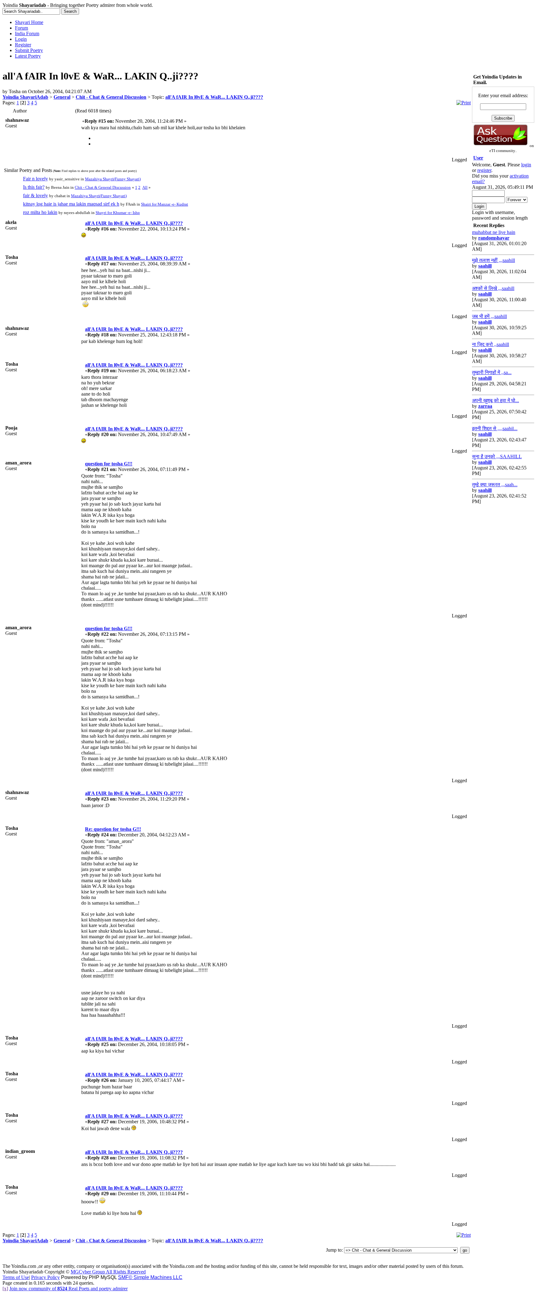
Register (23, 44)
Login (21, 39)
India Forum (27, 33)
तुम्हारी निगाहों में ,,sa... (492, 372)
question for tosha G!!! (108, 463)
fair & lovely (35, 195)
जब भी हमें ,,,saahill (489, 316)
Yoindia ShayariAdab (25, 97)
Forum (21, 28)
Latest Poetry (28, 56)
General (62, 97)
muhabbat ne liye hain (493, 232)
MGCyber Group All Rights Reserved (108, 1271)
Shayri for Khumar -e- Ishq (118, 212)
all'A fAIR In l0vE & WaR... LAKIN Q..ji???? (214, 97)
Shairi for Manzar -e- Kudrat (164, 204)
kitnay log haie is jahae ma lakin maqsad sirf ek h (71, 204)
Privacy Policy (45, 1277)
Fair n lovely (35, 178)
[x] (5, 1288)
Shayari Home (29, 22)
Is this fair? (34, 187)
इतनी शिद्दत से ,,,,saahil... (494, 428)
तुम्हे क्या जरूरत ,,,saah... (494, 484)
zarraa (485, 406)
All (145, 187)
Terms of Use (15, 1277)
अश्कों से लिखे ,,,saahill (493, 288)
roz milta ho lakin (40, 212)
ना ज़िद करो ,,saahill (490, 344)
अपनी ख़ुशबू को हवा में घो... (495, 400)
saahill (485, 266)
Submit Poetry (29, 50)
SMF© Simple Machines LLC (150, 1277)
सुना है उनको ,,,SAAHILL (497, 456)
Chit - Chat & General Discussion (111, 97)
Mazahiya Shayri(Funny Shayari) (113, 179)
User (478, 157)
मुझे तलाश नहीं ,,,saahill (493, 260)
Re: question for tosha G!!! (113, 829)
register (484, 170)
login (526, 164)
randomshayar (493, 237)
